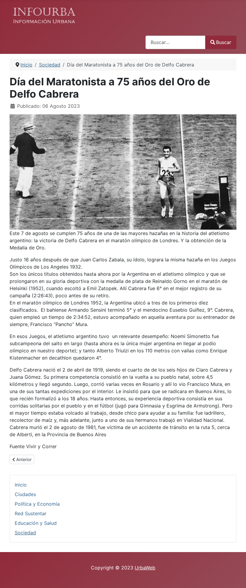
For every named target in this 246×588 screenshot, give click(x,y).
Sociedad (25, 533)
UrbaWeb (145, 568)
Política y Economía (37, 504)
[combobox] (176, 42)
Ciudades (25, 494)
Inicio (21, 485)
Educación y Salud (36, 523)
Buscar (223, 42)
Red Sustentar (30, 513)
